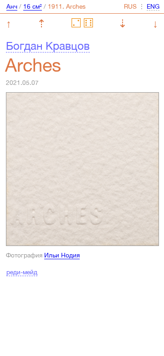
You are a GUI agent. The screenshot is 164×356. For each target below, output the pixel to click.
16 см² (32, 6)
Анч (11, 6)
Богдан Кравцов (48, 45)
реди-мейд (21, 272)
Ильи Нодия (62, 255)
